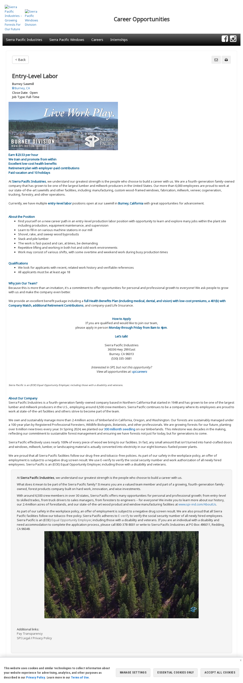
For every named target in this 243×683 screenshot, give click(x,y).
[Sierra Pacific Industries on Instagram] (233, 39)
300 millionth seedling (119, 429)
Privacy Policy (42, 638)
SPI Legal (23, 638)
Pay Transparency (30, 633)
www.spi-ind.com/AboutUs (197, 504)
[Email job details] (216, 60)
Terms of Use (80, 677)
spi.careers (139, 371)
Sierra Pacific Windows (66, 39)
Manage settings (133, 672)
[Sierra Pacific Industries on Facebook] (225, 39)
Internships (119, 39)
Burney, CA (22, 88)
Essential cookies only (175, 672)
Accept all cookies (220, 672)
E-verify (123, 516)
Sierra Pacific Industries (24, 39)
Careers (97, 39)
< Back (20, 59)
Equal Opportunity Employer (71, 520)
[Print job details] (226, 60)
